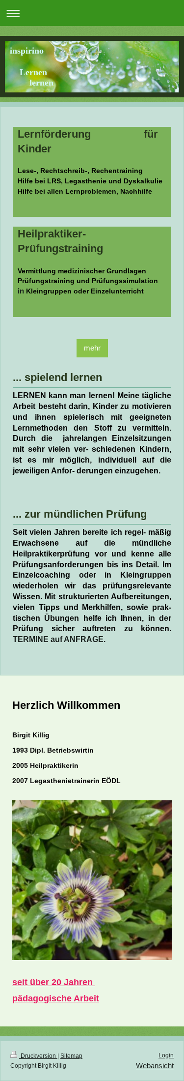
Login (166, 1055)
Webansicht (155, 1065)
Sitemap (71, 1055)
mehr (92, 348)
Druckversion (38, 1055)
